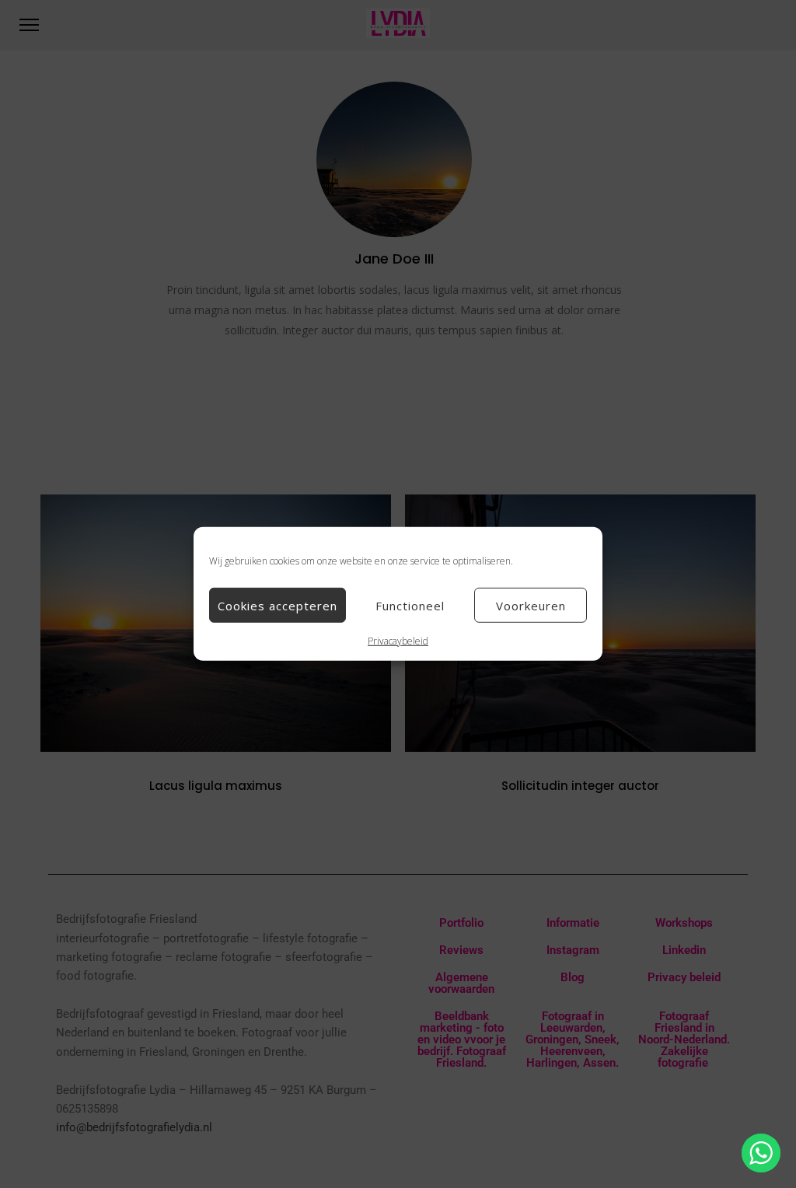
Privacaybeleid (398, 641)
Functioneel (410, 605)
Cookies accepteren (277, 605)
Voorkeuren (531, 605)
